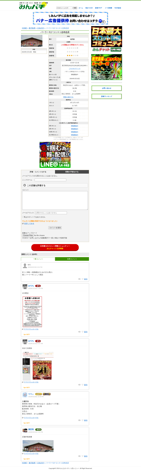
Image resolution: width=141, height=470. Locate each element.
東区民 (31, 429)
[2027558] (82, 385)
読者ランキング (106, 96)
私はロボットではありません (34, 217)
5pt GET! (27, 423)
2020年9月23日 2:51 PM (35, 432)
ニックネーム (27, 180)
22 (38, 429)
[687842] (82, 420)
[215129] (82, 456)
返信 (85, 279)
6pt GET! (27, 387)
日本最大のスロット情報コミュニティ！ (55, 247)
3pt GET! (27, 334)
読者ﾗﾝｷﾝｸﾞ (98, 8)
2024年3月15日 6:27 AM (35, 343)
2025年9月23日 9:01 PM (35, 267)
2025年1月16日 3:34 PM (35, 288)
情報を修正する (68, 97)
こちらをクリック (74, 68)
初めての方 (89, 8)
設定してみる (29, 223)
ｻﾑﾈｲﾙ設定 (118, 8)
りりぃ (31, 394)
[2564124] (82, 279)
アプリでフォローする (31, 329)
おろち (31, 286)
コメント (25, 190)
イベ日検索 (108, 8)
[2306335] (82, 332)
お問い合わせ (106, 88)
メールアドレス (28, 213)
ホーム (81, 8)
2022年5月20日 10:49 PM (36, 396)
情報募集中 (74, 126)
